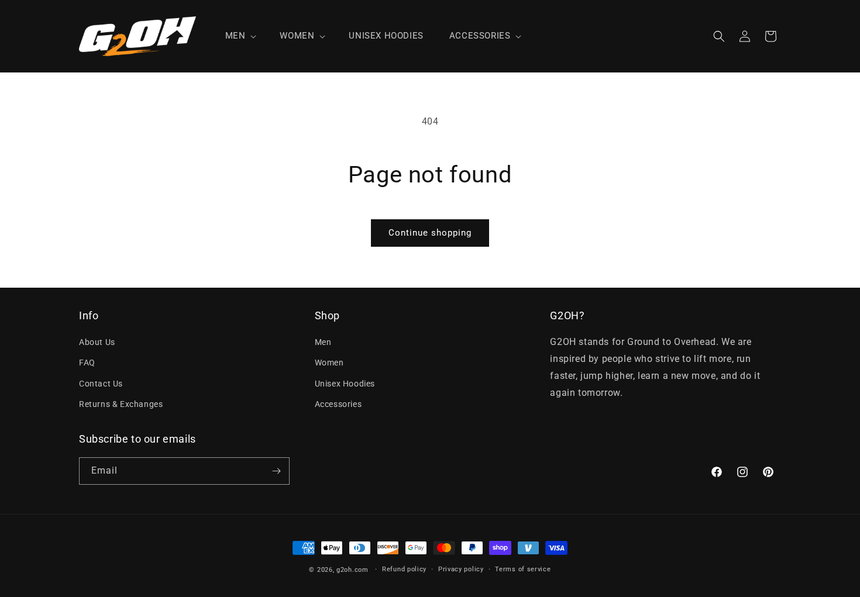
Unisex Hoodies (345, 383)
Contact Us (101, 383)
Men (323, 342)
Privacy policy (461, 569)
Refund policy (404, 569)
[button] (240, 36)
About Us (97, 342)
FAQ (87, 362)
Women (329, 362)
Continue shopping (430, 232)
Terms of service (523, 569)
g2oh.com (352, 570)
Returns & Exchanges (121, 404)
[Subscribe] (276, 471)
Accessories (338, 404)
